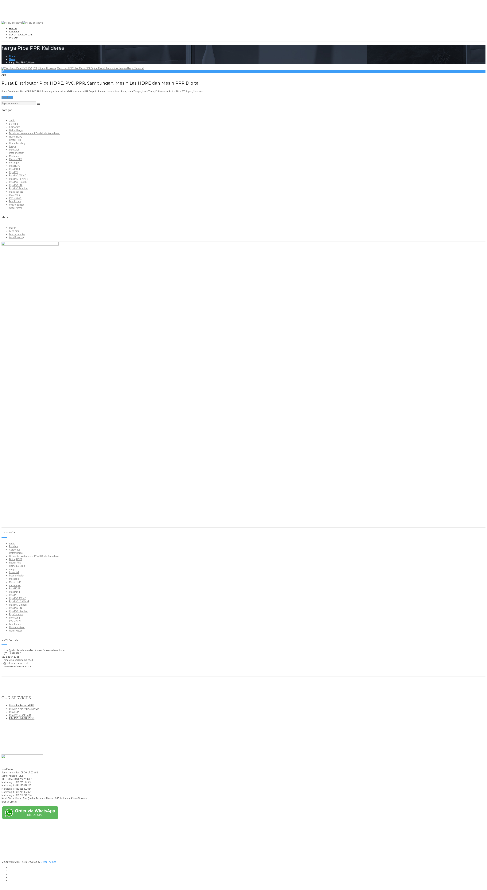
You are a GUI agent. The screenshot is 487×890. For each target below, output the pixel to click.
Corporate (14, 127)
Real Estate (15, 201)
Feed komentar (17, 234)
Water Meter (15, 208)
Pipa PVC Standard (18, 188)
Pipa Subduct (16, 191)
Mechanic (14, 156)
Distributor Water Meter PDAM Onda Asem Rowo (34, 133)
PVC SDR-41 (15, 198)
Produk (13, 37)
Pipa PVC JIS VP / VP (19, 178)
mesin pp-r (15, 162)
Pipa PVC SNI (15, 185)
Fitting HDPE (15, 136)
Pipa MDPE (15, 169)
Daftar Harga (16, 130)
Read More (7, 97)
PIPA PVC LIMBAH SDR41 (21, 718)
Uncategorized (17, 204)
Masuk (12, 227)
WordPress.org (17, 237)
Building (13, 123)
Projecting (14, 195)
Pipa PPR (13, 172)
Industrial (14, 149)
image (12, 146)
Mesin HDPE (15, 159)
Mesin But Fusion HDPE (21, 705)
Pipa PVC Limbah (18, 182)
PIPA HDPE (14, 712)
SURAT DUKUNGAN (21, 34)
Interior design (16, 152)
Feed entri (14, 231)
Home (13, 28)
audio (12, 120)
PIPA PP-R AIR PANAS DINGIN (24, 708)
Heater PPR (15, 140)
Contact (14, 31)
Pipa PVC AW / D (17, 175)
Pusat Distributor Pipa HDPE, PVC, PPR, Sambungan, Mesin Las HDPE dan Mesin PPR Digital (101, 83)
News (12, 59)
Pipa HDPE (14, 165)
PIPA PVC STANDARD (20, 715)
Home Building (17, 143)
